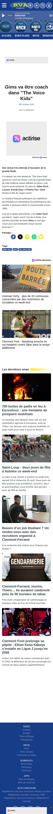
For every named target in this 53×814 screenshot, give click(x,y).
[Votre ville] (30, 5)
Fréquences (26, 739)
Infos (36, 36)
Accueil (7, 36)
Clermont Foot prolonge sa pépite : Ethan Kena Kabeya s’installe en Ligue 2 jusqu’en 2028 (25, 646)
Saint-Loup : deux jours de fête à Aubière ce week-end (26, 469)
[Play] (3, 15)
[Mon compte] (49, 5)
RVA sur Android (26, 782)
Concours (27, 770)
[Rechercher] (42, 5)
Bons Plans (22, 36)
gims (15, 249)
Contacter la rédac (26, 755)
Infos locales (26, 751)
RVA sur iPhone (26, 779)
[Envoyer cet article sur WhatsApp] (33, 238)
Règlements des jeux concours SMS (26, 794)
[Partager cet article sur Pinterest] (26, 238)
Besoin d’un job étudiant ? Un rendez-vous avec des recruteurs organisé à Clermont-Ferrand (25, 533)
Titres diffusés (26, 736)
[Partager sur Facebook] (13, 238)
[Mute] (51, 15)
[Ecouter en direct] (36, 5)
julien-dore (7, 249)
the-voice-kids (25, 249)
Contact (26, 729)
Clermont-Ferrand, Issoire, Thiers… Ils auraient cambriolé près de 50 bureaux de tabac (26, 590)
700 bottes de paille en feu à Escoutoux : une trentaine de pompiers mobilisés (24, 410)
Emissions (26, 767)
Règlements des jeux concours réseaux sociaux (26, 791)
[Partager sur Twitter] (19, 238)
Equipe (26, 733)
